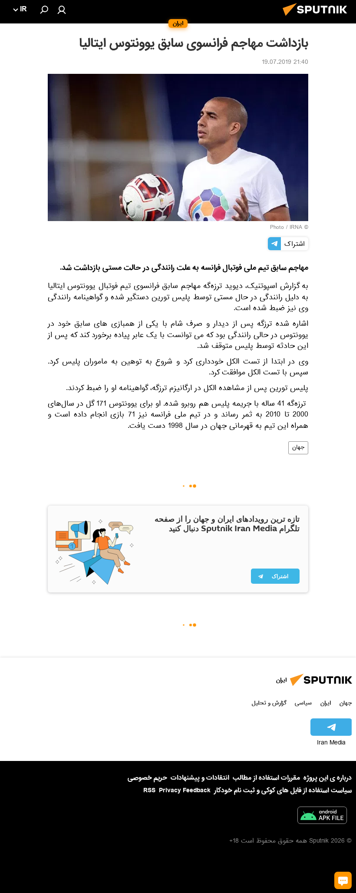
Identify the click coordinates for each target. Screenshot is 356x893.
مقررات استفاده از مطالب (266, 778)
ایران (325, 703)
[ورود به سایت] (61, 9)
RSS (149, 790)
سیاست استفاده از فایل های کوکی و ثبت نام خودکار (283, 790)
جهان (298, 448)
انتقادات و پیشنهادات (200, 778)
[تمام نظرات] (343, 880)
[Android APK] (322, 817)
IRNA (296, 228)
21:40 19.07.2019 (285, 63)
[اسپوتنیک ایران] (317, 18)
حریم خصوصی (147, 778)
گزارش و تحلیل (269, 703)
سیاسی (303, 703)
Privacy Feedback (185, 791)
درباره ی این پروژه (327, 778)
